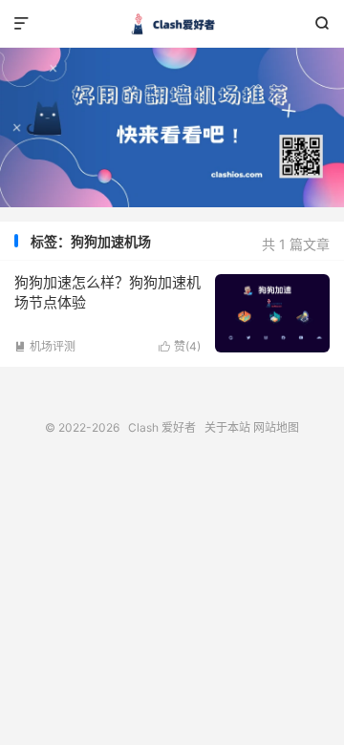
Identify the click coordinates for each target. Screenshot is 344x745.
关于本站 (227, 427)
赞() (180, 346)
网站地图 (276, 427)
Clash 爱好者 (172, 23)
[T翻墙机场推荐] (172, 127)
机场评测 (44, 346)
